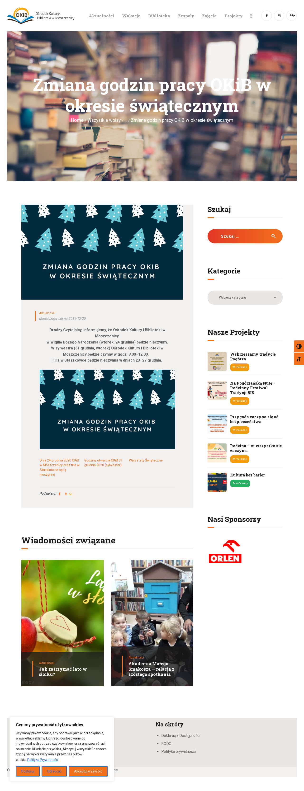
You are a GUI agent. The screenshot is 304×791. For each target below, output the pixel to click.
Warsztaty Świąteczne (146, 460)
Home (77, 120)
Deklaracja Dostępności (180, 735)
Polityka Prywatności (42, 760)
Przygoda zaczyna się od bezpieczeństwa (254, 419)
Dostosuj (27, 771)
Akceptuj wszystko (88, 771)
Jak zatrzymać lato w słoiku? (63, 671)
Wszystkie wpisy (104, 120)
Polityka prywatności (178, 751)
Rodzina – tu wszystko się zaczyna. (256, 448)
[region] (62, 749)
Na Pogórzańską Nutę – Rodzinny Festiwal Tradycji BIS (253, 388)
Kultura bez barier (247, 475)
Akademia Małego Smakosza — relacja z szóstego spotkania (151, 669)
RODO (166, 743)
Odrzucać (54, 771)
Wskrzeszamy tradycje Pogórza (253, 356)
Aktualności (47, 313)
